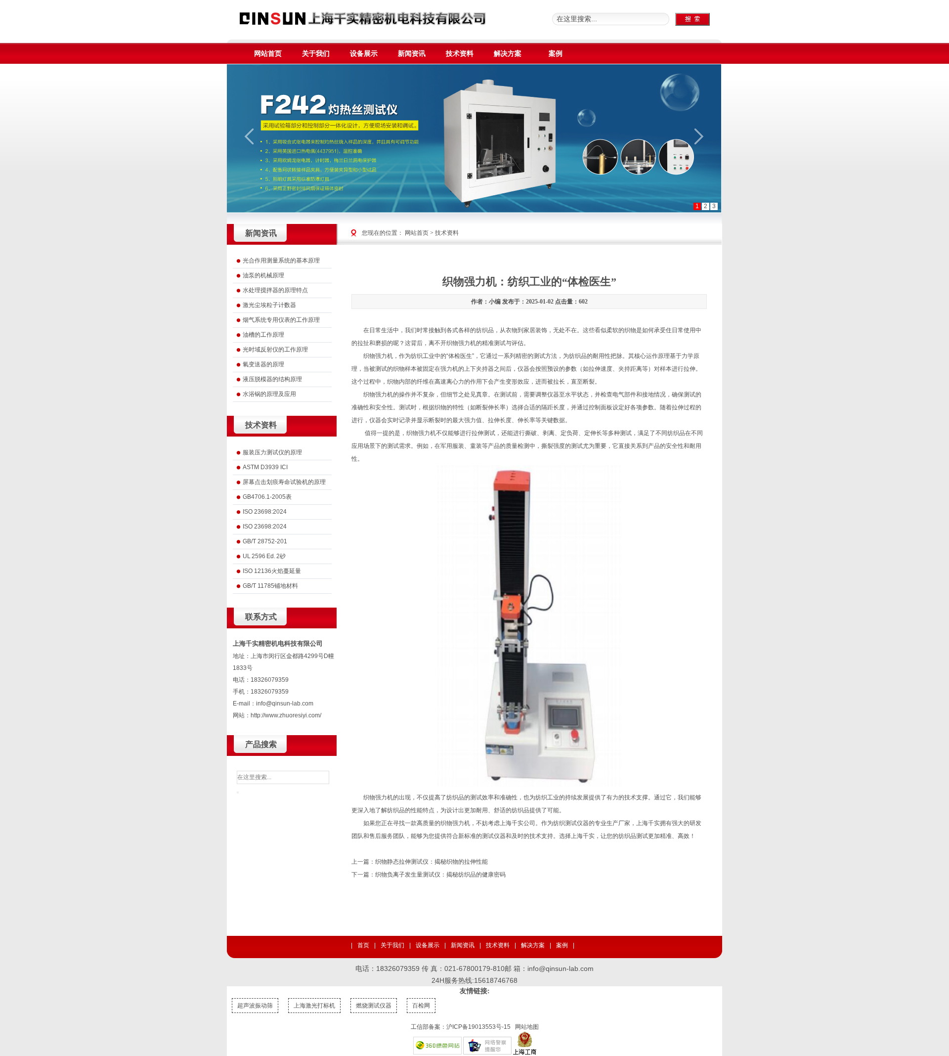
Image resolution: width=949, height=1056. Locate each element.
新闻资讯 (462, 945)
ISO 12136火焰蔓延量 (272, 571)
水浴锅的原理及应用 (269, 394)
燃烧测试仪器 (373, 1005)
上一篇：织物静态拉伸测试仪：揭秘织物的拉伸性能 (419, 861)
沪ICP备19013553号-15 (478, 1026)
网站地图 (527, 1026)
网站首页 (417, 232)
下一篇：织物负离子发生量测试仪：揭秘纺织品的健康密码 (428, 874)
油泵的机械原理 (263, 275)
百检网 (421, 1005)
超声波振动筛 (255, 1005)
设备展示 (427, 945)
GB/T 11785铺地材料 (270, 585)
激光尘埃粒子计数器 (269, 305)
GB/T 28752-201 (265, 541)
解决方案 (533, 945)
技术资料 (447, 232)
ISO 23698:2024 (265, 511)
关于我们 (392, 945)
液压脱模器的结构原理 (272, 379)
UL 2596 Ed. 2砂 (264, 556)
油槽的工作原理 (263, 334)
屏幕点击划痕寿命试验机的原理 (284, 482)
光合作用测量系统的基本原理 (281, 260)
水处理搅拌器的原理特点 (275, 290)
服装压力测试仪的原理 (272, 452)
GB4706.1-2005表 (267, 496)
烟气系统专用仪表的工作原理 (281, 319)
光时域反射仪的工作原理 (275, 349)
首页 (363, 945)
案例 (562, 945)
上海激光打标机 (314, 1005)
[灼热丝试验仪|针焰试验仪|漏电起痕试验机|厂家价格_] (362, 28)
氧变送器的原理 (263, 364)
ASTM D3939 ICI (265, 467)
